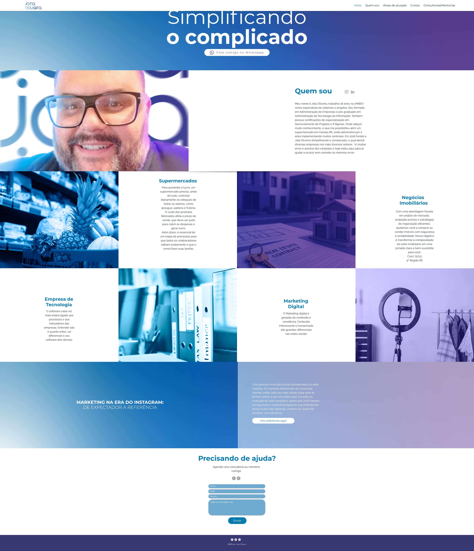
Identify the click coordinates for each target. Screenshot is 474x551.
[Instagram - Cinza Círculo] (238, 478)
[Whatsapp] (234, 478)
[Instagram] (346, 91)
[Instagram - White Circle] (236, 539)
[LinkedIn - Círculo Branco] (239, 539)
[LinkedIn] (352, 91)
